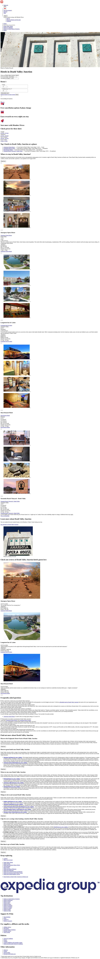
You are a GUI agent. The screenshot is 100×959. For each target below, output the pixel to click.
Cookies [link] (5, 941)
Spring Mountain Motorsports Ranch (19, 806)
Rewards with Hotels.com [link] (10, 954)
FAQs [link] (5, 918)
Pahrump (12, 778)
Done (17, 94)
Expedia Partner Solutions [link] (10, 929)
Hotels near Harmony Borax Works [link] (12, 865)
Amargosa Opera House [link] (9, 716)
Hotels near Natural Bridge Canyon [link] (12, 874)
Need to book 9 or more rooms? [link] (8, 94)
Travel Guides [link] (7, 952)
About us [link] (6, 950)
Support (5, 11)
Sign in (5, 15)
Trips (5, 13)
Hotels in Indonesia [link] (8, 900)
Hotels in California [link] (8, 27)
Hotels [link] (5, 23)
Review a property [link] (8, 921)
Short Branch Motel (8, 149)
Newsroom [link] (6, 928)
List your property (8, 10)
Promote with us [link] (7, 931)
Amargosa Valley (14, 782)
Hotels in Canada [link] (7, 908)
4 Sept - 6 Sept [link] (4, 141)
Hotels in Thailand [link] (8, 906)
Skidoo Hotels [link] (7, 863)
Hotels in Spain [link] (7, 909)
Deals (61, 827)
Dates (2, 76)
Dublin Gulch (13, 801)
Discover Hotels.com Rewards (13, 19)
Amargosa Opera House (9, 147)
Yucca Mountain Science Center (17, 809)
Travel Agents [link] (7, 932)
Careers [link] (5, 951)
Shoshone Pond (13, 804)
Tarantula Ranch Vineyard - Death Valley (13, 151)
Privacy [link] (5, 940)
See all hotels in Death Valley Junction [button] (9, 524)
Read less (3, 161)
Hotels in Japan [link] (7, 901)
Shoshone (12, 786)
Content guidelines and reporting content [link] (13, 942)
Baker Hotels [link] (7, 867)
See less (3, 244)
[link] (18, 21)
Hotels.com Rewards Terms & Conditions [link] (13, 943)
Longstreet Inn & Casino (9, 148)
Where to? (3, 75)
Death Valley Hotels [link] (8, 26)
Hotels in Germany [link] (8, 905)
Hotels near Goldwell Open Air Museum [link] (13, 871)
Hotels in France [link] (7, 904)
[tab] (5, 858)
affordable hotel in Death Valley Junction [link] (69, 702)
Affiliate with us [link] (7, 927)
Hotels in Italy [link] (7, 902)
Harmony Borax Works (15, 812)
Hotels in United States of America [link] (12, 29)
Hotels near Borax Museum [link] (10, 869)
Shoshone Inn (13, 757)
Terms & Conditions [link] (8, 938)
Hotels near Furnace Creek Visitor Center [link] (13, 873)
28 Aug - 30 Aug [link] (4, 138)
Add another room (5, 93)
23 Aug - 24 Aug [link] (4, 135)
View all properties (5, 515)
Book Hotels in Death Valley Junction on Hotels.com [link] (16, 876)
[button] (50, 735)
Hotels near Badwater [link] (9, 870)
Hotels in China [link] (7, 910)
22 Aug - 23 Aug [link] (4, 133)
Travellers (3, 78)
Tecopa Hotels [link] (7, 866)
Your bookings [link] (7, 917)
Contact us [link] (6, 919)
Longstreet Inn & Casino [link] (25, 720)
